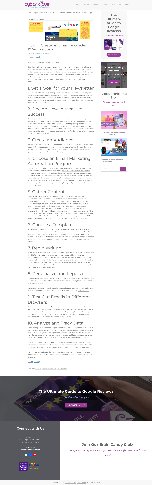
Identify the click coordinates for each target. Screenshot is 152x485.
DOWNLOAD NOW (113, 54)
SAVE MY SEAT (114, 82)
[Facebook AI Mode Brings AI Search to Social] (114, 147)
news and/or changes (77, 216)
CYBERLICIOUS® (70, 482)
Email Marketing (62, 368)
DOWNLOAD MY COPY (76, 405)
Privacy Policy (81, 482)
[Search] (123, 169)
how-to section (53, 218)
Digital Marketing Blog (49, 368)
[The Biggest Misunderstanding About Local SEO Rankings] (114, 120)
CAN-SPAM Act (83, 290)
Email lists (31, 67)
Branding (38, 368)
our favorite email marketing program (76, 171)
